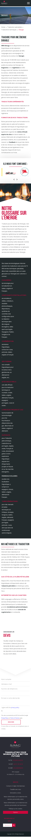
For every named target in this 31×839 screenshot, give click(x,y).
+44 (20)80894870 (18, 768)
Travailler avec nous (15, 789)
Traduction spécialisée (14, 27)
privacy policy (15, 707)
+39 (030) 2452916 (17, 760)
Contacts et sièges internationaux (15, 786)
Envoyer (11, 722)
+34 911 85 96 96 (18, 764)
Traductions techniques (9, 30)
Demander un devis (15, 793)
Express (15, 812)
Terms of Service (15, 718)
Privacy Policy (4, 718)
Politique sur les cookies (15, 808)
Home (3, 27)
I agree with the (10, 707)
